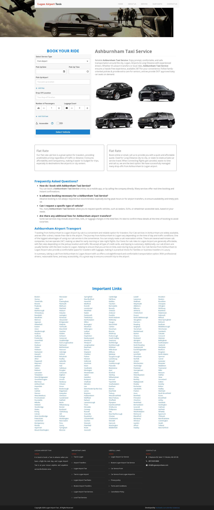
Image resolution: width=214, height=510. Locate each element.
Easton (37, 326)
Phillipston (113, 409)
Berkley (136, 379)
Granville (87, 414)
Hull (60, 366)
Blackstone (113, 368)
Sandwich (162, 331)
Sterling (112, 375)
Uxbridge (62, 352)
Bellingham (162, 340)
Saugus (112, 322)
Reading (137, 324)
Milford (161, 317)
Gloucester (63, 320)
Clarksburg (63, 411)
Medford (87, 304)
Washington (113, 425)
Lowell (136, 297)
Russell (87, 411)
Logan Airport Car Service (120, 457)
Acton (37, 329)
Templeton (39, 375)
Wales (37, 409)
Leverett (137, 407)
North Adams (163, 354)
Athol (36, 359)
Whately (161, 411)
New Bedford (89, 299)
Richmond (137, 414)
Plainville (112, 366)
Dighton (62, 375)
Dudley (62, 359)
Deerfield (112, 391)
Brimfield (137, 395)
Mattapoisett (138, 382)
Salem (37, 308)
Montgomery (39, 423)
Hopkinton (88, 336)
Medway (112, 354)
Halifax (161, 375)
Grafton (87, 333)
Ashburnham (39, 384)
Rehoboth (63, 356)
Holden (62, 333)
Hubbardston (89, 395)
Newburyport (89, 338)
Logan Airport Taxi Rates (82, 480)
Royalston (88, 416)
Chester (112, 416)
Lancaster (38, 372)
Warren (37, 393)
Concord (161, 336)
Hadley (161, 389)
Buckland (62, 409)
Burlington (88, 324)
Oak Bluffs (137, 389)
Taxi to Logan (78, 457)
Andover (112, 313)
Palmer (86, 356)
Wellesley (112, 320)
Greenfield (39, 340)
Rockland (137, 338)
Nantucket (38, 352)
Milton (86, 322)
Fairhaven (63, 345)
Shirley (136, 377)
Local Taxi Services (80, 498)
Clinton (37, 347)
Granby (161, 384)
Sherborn (63, 395)
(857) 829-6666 (153, 461)
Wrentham (138, 356)
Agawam (38, 322)
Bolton (160, 386)
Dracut (136, 315)
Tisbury (111, 393)
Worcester (63, 297)
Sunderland (63, 398)
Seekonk (161, 345)
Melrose (38, 320)
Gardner (62, 331)
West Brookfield (115, 395)
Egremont (162, 414)
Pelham (62, 416)
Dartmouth (88, 315)
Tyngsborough (114, 356)
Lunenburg (113, 359)
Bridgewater (63, 322)
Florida (37, 425)
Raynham (87, 347)
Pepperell (38, 361)
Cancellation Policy (117, 492)
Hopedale (38, 386)
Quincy (37, 299)
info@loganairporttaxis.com (158, 465)
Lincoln (62, 379)
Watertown (162, 313)
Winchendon (138, 363)
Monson (161, 372)
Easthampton (163, 343)
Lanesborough (89, 402)
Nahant (87, 400)
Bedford (161, 349)
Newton (161, 299)
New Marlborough (115, 414)
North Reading (139, 345)
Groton (136, 361)
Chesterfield (88, 418)
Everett (86, 306)
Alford (136, 425)
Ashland (62, 336)
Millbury (112, 352)
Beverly (112, 308)
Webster (161, 338)
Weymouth (138, 304)
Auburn (37, 343)
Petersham (39, 418)
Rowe (86, 428)
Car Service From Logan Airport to (123, 474)
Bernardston (138, 405)
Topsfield (112, 382)
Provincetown (40, 398)
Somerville (38, 301)
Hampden (63, 393)
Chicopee (161, 304)
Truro (86, 405)
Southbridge (64, 340)
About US (132, 4)
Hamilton (87, 377)
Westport (87, 343)
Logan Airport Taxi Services (83, 492)
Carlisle (37, 391)
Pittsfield (62, 308)
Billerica (136, 308)
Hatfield (62, 400)
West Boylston (139, 375)
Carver (160, 359)
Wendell (112, 421)
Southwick (88, 368)
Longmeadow (89, 345)
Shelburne (113, 407)
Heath (160, 423)
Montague (88, 370)
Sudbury (38, 336)
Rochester (137, 386)
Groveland (162, 379)
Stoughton (137, 320)
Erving (37, 411)
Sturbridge (138, 366)
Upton (86, 375)
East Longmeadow (66, 343)
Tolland (161, 425)
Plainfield (87, 425)
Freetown (137, 368)
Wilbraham (113, 349)
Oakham (161, 407)
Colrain (37, 414)
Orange (62, 377)
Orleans (62, 384)
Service (144, 4)
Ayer (110, 370)
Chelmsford (138, 313)
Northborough (114, 345)
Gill (60, 414)
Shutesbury (138, 409)
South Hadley (114, 338)
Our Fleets (157, 4)
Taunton (112, 304)
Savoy (61, 425)
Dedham (161, 324)
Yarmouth (63, 326)
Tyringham (63, 428)
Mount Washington (42, 430)
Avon (135, 393)
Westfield (87, 310)
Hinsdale (87, 407)
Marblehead (138, 331)
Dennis (86, 349)
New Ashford (163, 428)
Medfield (38, 356)
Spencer (161, 356)
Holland (37, 405)
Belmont (161, 322)
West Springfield (164, 320)
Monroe (62, 430)
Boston (37, 297)
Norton (136, 333)
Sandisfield (39, 421)
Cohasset (63, 372)
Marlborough (39, 310)
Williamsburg (64, 405)
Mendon (87, 384)
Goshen (87, 421)
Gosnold (87, 430)
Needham (38, 317)
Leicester (161, 361)
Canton (111, 326)
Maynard (38, 363)
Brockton (161, 297)
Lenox (86, 391)
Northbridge (113, 343)
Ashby (160, 400)
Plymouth (62, 304)
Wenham (161, 391)
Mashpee (162, 347)
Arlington (161, 306)
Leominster (88, 308)
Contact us (172, 4)
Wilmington (88, 329)
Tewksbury (88, 317)
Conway (87, 409)
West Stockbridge (41, 416)
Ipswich (136, 352)
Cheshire (137, 400)
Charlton (87, 354)
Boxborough (64, 389)
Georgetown (138, 370)
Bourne (111, 331)
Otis (110, 411)
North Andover (114, 317)
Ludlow (86, 331)
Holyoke (62, 313)
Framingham (64, 301)
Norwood (62, 317)
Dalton (160, 382)
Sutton (37, 368)
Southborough (114, 363)
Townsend (162, 368)
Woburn (62, 310)
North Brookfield (164, 393)
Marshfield (113, 324)
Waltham (137, 301)
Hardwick (161, 402)
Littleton (37, 366)
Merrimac (38, 382)
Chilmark (161, 416)
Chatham (87, 382)
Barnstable (113, 306)
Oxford (62, 354)
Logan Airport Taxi (80, 468)
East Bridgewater (140, 349)
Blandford (137, 416)
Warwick (87, 423)
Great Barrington (41, 379)
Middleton (162, 366)
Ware (86, 366)
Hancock (112, 423)
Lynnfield (137, 354)
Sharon (136, 336)
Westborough (40, 331)
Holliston (38, 349)
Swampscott (138, 347)
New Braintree (163, 418)
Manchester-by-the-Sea (93, 389)
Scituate (161, 333)
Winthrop (112, 333)
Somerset (63, 338)
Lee (85, 386)
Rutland (37, 370)
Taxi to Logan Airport (81, 474)
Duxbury (38, 345)
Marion (111, 389)
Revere (37, 304)
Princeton (137, 398)
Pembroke (38, 338)
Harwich (38, 354)
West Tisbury (114, 398)
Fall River (112, 299)
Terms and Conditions (119, 486)
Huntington (162, 405)
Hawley (136, 428)
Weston (87, 359)
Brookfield (162, 398)
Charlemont (113, 418)
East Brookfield (114, 405)
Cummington (163, 421)
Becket (61, 407)
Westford (87, 326)
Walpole (62, 324)
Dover (61, 386)
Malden (112, 301)
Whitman (112, 347)
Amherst (137, 310)
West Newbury (40, 395)
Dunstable (38, 400)
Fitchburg (161, 308)
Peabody (38, 306)
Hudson (37, 333)
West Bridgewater (41, 377)
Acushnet (87, 363)
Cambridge (113, 297)
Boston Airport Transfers (82, 486)
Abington (137, 340)
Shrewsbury (39, 313)
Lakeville (62, 361)
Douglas (62, 370)
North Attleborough (141, 317)
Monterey (137, 418)
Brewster (161, 363)
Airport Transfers (79, 463)
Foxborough (113, 336)
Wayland (87, 352)
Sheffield (112, 400)
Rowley (136, 384)
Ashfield (161, 409)
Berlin (61, 402)
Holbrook (87, 361)
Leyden (136, 423)
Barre (37, 389)
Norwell (112, 361)
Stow (160, 377)
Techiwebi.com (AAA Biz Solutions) (167, 508)
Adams (136, 372)
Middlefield (113, 428)
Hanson (62, 363)
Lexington (63, 315)
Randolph (38, 315)
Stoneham (137, 329)
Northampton (89, 320)
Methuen (62, 306)
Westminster (89, 372)
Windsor (137, 421)
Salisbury (62, 368)
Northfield (137, 402)
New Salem (63, 421)
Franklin (112, 315)
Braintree (161, 310)
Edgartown (63, 391)
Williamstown (114, 377)
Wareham (112, 329)
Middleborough (164, 326)
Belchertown (64, 347)
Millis (160, 370)
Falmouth (161, 315)
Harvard (112, 379)
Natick (86, 313)
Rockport (87, 379)
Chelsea (112, 310)
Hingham (137, 326)
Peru (61, 423)
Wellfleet (87, 398)
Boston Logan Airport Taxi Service (123, 463)
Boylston (87, 393)
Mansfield (63, 329)
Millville (37, 402)
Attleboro (137, 306)
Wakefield (38, 324)
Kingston (161, 352)
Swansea (112, 340)
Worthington (64, 418)
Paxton (136, 391)
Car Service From (117, 468)
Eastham (112, 386)
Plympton (112, 402)
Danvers (137, 322)
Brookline (162, 301)
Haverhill (87, 301)
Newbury (62, 382)
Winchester (162, 329)
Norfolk (136, 359)
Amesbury (88, 340)
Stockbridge (39, 407)
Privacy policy (115, 480)
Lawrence (137, 299)
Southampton (114, 384)
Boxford (112, 372)
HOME (120, 4)
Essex (160, 395)
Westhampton (139, 411)
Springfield (88, 297)
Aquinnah (38, 428)
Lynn (61, 299)
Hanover (62, 349)
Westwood (138, 343)
